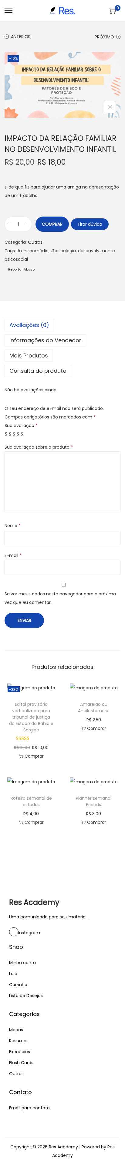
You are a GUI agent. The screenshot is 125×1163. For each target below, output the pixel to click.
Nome (13, 525)
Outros (35, 242)
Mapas (16, 1030)
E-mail (13, 555)
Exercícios (19, 1052)
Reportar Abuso (21, 269)
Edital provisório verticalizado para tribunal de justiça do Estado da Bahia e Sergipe (31, 717)
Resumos (19, 1041)
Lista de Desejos (26, 995)
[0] (112, 10)
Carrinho (18, 985)
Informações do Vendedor (45, 340)
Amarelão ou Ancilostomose (94, 707)
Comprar (52, 224)
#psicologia (63, 251)
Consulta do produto (37, 371)
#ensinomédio (33, 251)
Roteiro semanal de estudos (31, 801)
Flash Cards (21, 1063)
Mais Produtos (28, 355)
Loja (13, 974)
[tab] (62, 325)
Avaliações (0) (29, 325)
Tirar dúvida (89, 224)
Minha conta (22, 963)
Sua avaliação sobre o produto (39, 447)
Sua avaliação (21, 425)
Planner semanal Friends (93, 801)
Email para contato (29, 1108)
